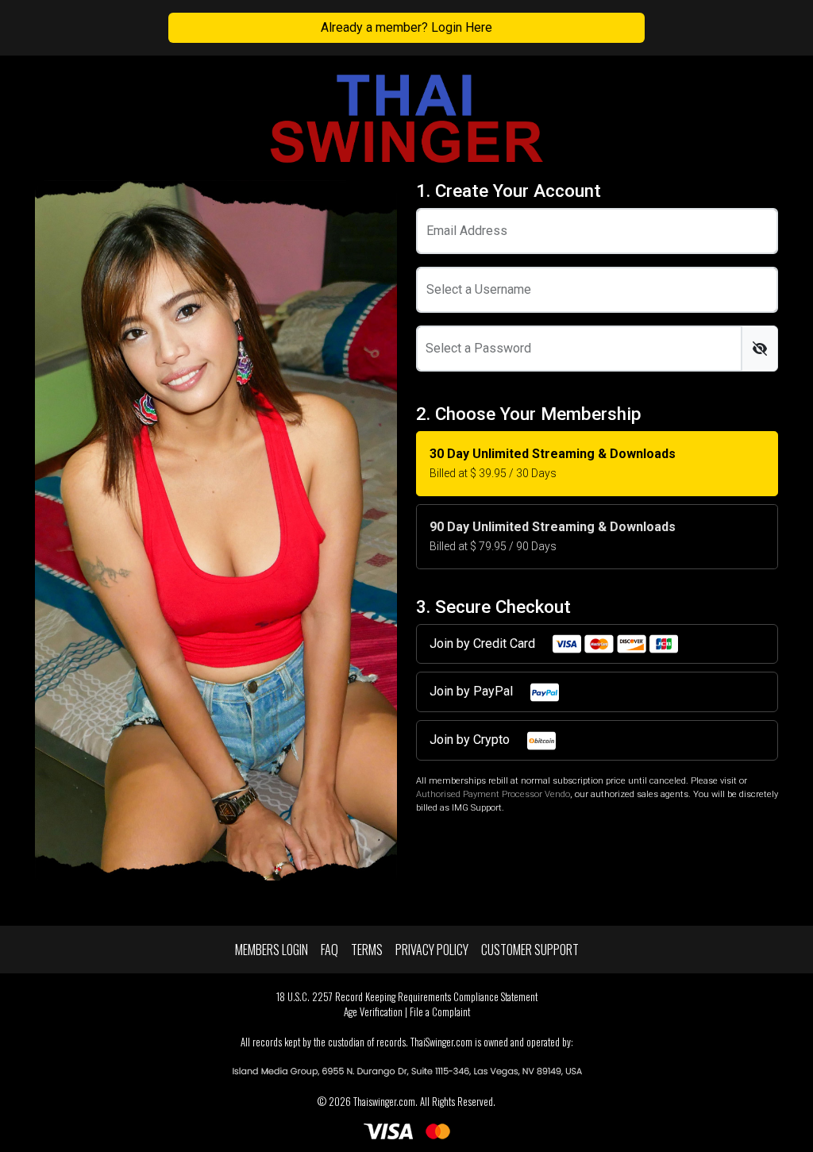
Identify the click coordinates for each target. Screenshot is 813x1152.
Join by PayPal (473, 691)
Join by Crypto (471, 739)
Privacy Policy (431, 949)
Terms (367, 949)
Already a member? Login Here (406, 27)
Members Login (271, 949)
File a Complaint (440, 1011)
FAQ (329, 949)
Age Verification (373, 1011)
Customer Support (530, 949)
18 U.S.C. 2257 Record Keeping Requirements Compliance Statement (407, 996)
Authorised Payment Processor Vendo (493, 794)
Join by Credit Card (484, 643)
